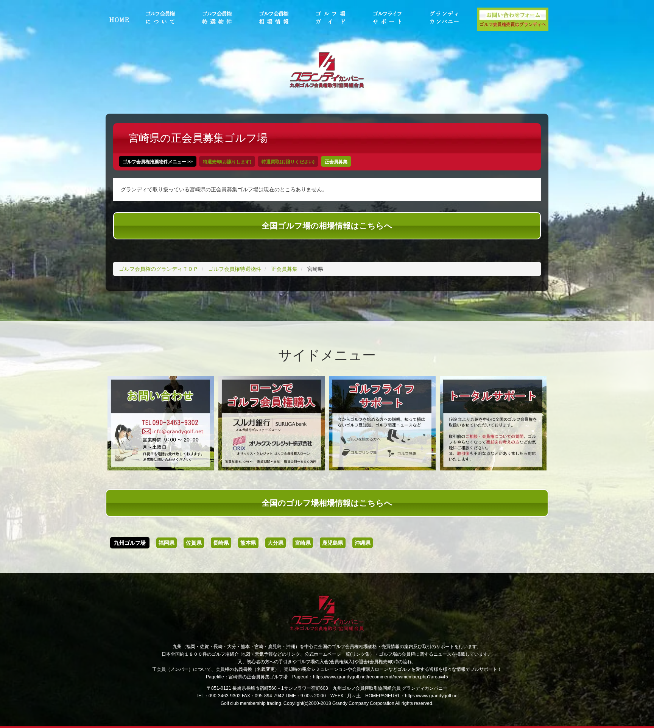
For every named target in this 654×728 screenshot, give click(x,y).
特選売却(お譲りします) (227, 161)
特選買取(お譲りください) (288, 161)
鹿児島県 (332, 543)
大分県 (275, 543)
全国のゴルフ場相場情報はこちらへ (327, 502)
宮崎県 (303, 543)
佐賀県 (194, 543)
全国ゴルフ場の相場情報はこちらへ (327, 225)
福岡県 (166, 543)
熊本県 (248, 543)
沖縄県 (363, 543)
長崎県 (221, 543)
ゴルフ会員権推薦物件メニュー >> (158, 161)
